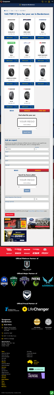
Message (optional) (9, 201)
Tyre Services (5, 370)
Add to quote (10, 37)
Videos (3, 384)
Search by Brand (5, 356)
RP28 (11, 55)
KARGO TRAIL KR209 (42, 55)
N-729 (11, 101)
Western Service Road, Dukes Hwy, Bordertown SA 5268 (10, 329)
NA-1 (27, 101)
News (3, 383)
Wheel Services (5, 372)
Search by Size (5, 355)
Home (6, 10)
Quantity (37, 147)
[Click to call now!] (42, 1)
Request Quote (9, 214)
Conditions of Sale (17, 392)
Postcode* (7, 165)
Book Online (5, 379)
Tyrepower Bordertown (28, 4)
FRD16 (42, 32)
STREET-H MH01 (27, 32)
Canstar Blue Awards (31, 353)
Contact (4, 377)
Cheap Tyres (29, 356)
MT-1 (42, 78)
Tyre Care (4, 358)
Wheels (4, 362)
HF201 (27, 55)
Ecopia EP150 (11, 32)
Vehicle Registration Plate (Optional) (13, 197)
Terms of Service (40, 211)
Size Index (29, 351)
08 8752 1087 (8, 333)
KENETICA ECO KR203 (11, 78)
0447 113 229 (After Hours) (10, 336)
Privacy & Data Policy (9, 392)
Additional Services (6, 374)
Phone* (6, 156)
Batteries (3, 369)
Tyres (3, 351)
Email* (6, 160)
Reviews (4, 386)
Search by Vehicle (6, 353)
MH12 (27, 78)
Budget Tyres (30, 355)
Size (6, 147)
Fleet (3, 381)
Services (4, 367)
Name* (6, 151)
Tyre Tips (4, 360)
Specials (4, 376)
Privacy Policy (31, 211)
